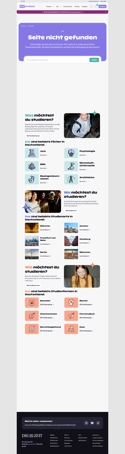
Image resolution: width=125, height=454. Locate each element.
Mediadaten (67, 443)
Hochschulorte (53, 443)
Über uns (66, 435)
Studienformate (54, 440)
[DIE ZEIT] (19, 1)
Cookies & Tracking (97, 437)
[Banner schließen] (106, 12)
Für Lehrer (103, 1)
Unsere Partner (68, 446)
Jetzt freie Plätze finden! (74, 12)
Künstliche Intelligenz (98, 446)
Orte (57, 6)
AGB (80, 435)
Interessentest (67, 6)
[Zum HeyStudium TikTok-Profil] (98, 423)
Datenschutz (96, 435)
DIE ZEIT (23, 1)
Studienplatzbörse (54, 446)
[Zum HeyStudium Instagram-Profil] (86, 423)
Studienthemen (54, 437)
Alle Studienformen (33, 285)
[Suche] (91, 6)
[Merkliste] (95, 6)
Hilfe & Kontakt (82, 440)
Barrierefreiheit (96, 443)
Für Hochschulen (93, 1)
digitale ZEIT (32, 444)
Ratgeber (85, 6)
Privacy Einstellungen (98, 440)
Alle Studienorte (71, 211)
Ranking (77, 6)
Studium (48, 6)
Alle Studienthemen (33, 136)
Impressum (67, 437)
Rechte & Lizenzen (83, 437)
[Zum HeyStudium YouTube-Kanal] (92, 423)
